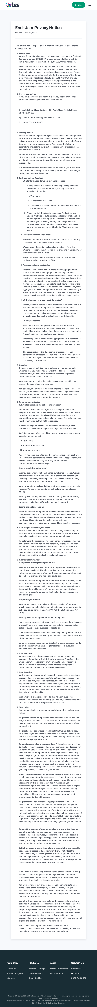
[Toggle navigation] (89, 4)
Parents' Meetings (37, 968)
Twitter (76, 973)
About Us (11, 968)
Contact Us (76, 968)
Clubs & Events (36, 973)
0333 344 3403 (78, 978)
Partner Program (15, 973)
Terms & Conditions (59, 968)
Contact (78, 5)
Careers (11, 978)
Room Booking (35, 978)
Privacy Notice (56, 973)
